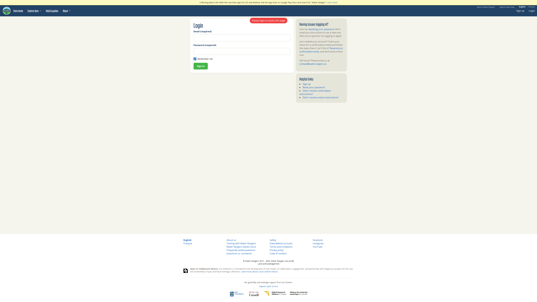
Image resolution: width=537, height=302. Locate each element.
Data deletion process (281, 243)
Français (531, 7)
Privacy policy (277, 250)
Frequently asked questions (241, 250)
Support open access (268, 286)
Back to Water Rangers (486, 7)
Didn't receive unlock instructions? (321, 97)
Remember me (205, 58)
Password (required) (205, 45)
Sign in (200, 66)
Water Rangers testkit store (241, 246)
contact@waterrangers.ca (312, 63)
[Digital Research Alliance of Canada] (286, 294)
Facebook (318, 240)
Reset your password (314, 87)
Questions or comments (239, 253)
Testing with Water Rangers (241, 243)
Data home (18, 11)
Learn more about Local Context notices (259, 271)
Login (532, 10)
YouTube (317, 246)
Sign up (520, 10)
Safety (273, 240)
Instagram (318, 243)
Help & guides (52, 11)
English (522, 7)
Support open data (506, 7)
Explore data (33, 11)
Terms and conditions (281, 246)
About (65, 11)
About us (231, 240)
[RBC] (237, 294)
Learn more (332, 2)
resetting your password (321, 29)
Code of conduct (278, 253)
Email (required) (203, 31)
